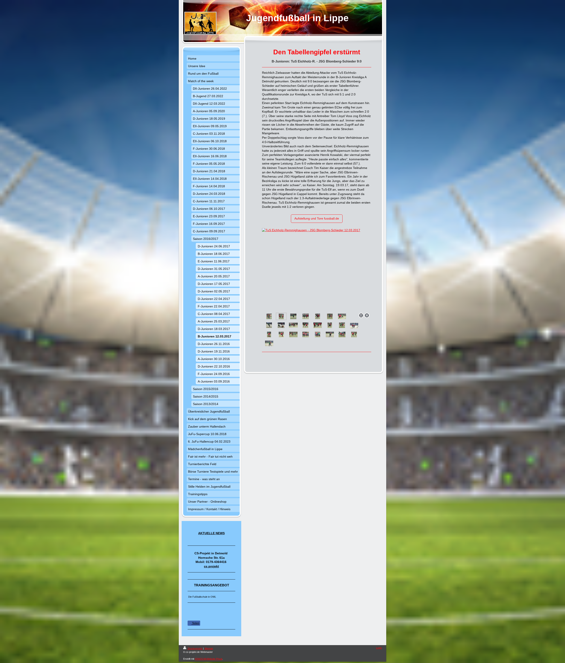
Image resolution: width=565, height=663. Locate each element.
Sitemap (208, 648)
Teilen (195, 623)
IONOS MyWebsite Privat (208, 658)
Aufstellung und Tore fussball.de (316, 218)
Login (379, 647)
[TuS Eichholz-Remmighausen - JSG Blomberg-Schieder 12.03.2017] (316, 269)
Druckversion (195, 648)
